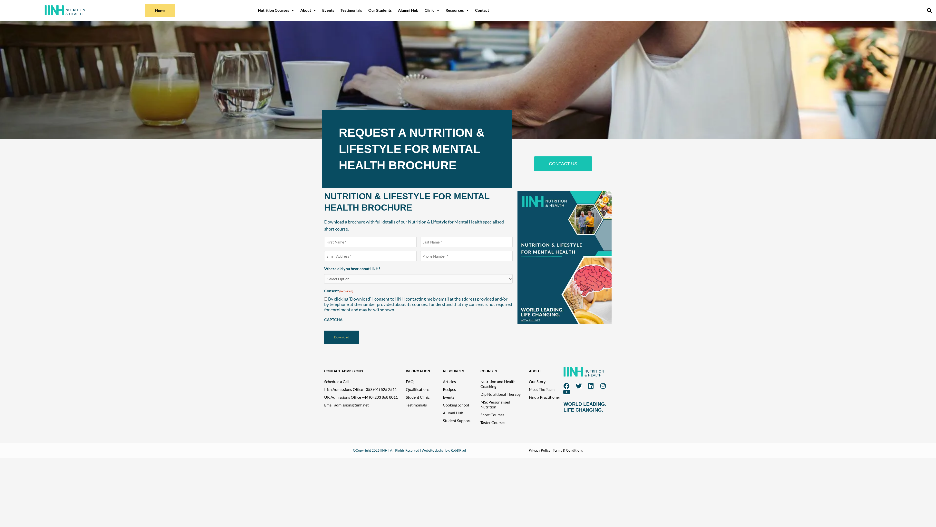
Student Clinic (417, 397)
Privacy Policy (539, 450)
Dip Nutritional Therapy (500, 394)
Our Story (537, 381)
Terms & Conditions (568, 450)
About (305, 10)
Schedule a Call (336, 381)
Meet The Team (542, 389)
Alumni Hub (408, 10)
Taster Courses (492, 422)
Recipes (449, 389)
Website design (433, 450)
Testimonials (351, 10)
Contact (482, 10)
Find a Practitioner (544, 397)
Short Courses (492, 414)
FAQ (410, 381)
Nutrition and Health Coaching (498, 384)
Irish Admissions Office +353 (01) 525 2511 (360, 389)
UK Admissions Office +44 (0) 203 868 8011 (361, 397)
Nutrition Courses (273, 10)
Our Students (380, 10)
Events (328, 10)
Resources (455, 10)
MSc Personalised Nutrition (495, 404)
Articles (449, 381)
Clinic (429, 10)
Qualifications (417, 389)
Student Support (457, 420)
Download (341, 337)
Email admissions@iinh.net (346, 405)
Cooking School (456, 405)
